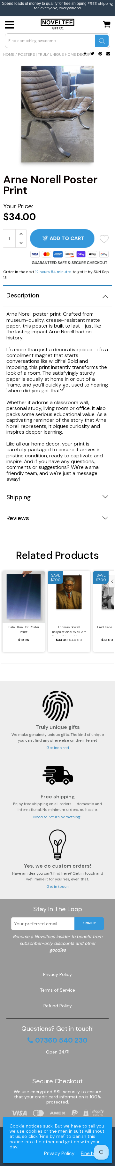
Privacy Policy (57, 974)
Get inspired (57, 747)
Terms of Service (57, 990)
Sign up (89, 923)
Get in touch (57, 886)
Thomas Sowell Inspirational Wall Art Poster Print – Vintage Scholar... (69, 630)
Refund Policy (57, 1006)
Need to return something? (57, 817)
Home (8, 54)
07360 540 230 (61, 1040)
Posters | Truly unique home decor (54, 54)
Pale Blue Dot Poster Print (23, 629)
